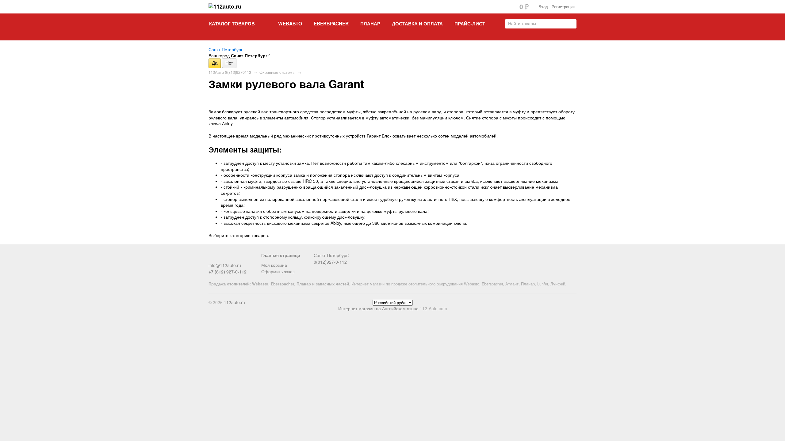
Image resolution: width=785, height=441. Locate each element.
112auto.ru (234, 302)
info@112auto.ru (225, 265)
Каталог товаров (232, 23)
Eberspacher (331, 23)
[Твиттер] (222, 257)
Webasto (290, 23)
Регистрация (563, 6)
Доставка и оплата (417, 23)
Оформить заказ (277, 271)
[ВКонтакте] (232, 257)
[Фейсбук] (212, 257)
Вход (543, 6)
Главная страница (280, 255)
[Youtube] (242, 257)
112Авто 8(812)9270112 (230, 72)
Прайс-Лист (469, 23)
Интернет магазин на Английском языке (378, 308)
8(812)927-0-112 (330, 262)
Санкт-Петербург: (331, 255)
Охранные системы (277, 72)
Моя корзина (274, 265)
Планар (370, 23)
